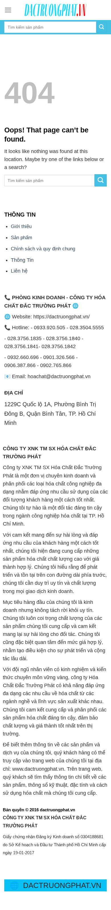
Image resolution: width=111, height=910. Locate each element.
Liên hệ (19, 271)
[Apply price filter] (100, 180)
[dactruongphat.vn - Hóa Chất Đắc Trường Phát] (55, 10)
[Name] (6, 40)
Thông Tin (22, 260)
